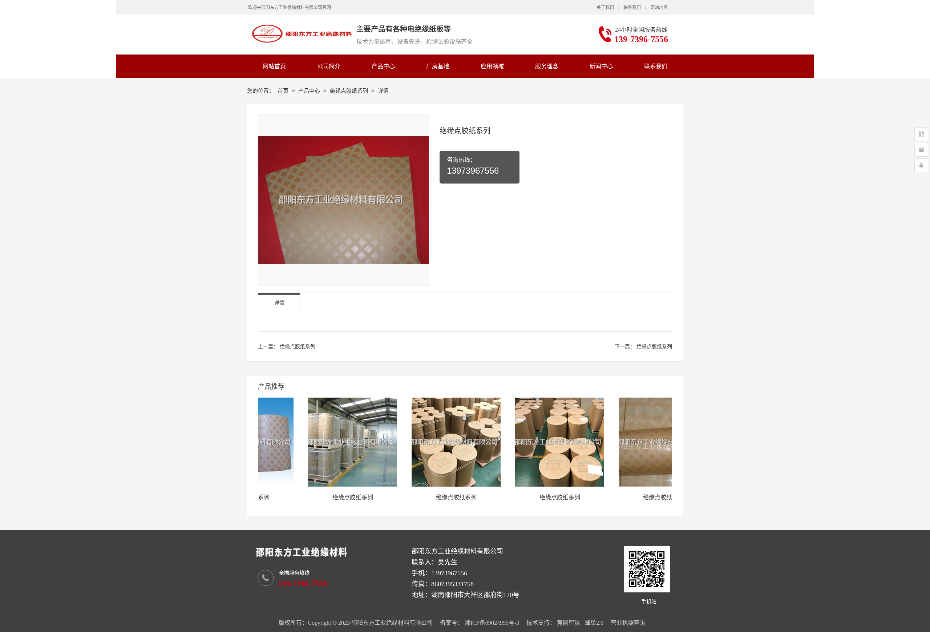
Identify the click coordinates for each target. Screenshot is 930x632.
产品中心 (310, 91)
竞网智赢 (568, 623)
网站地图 (659, 7)
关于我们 (605, 7)
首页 (284, 91)
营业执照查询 (628, 623)
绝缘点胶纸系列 (349, 91)
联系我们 (632, 7)
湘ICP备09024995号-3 (492, 623)
